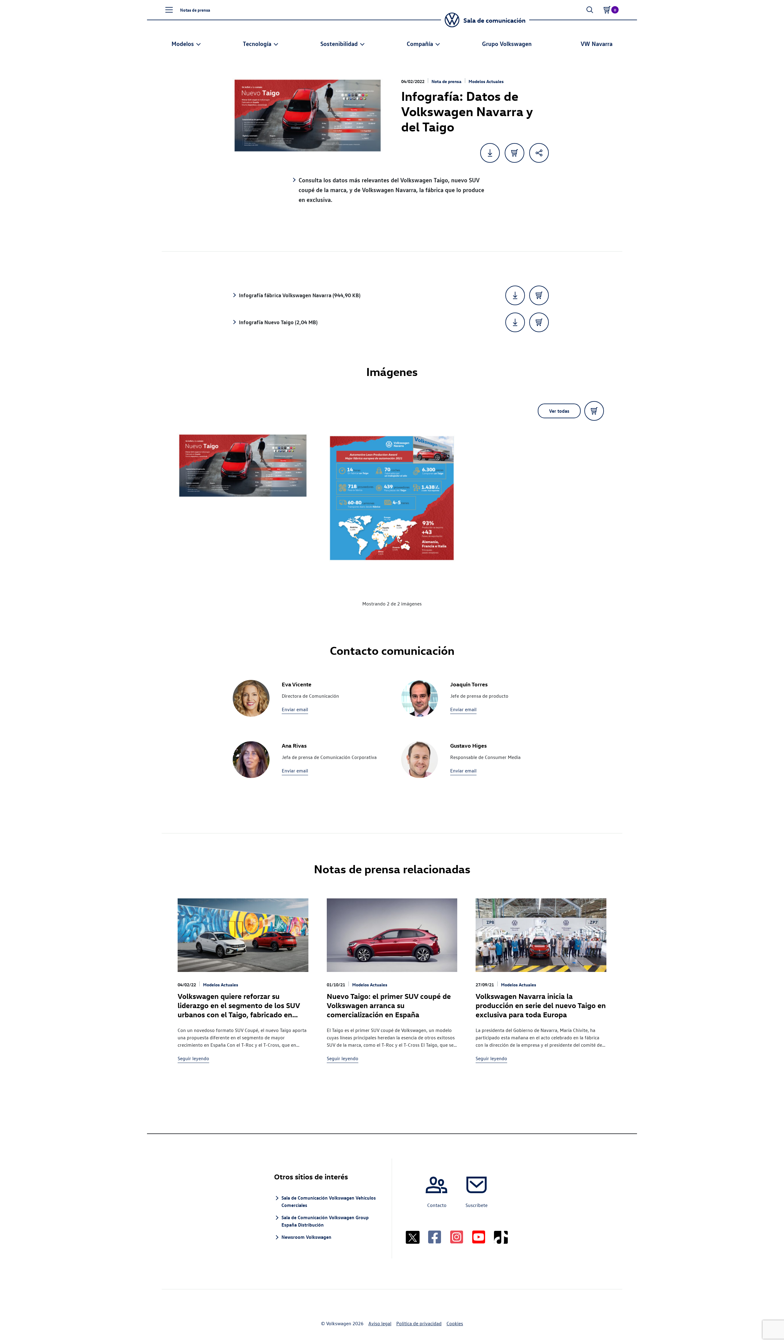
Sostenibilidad (339, 43)
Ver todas (559, 411)
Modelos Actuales (486, 81)
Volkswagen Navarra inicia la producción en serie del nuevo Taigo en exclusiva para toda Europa (541, 1005)
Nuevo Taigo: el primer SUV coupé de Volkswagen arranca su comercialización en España (389, 1005)
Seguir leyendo (193, 1058)
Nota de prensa (447, 81)
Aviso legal (379, 1323)
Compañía (420, 43)
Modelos (183, 43)
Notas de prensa (195, 10)
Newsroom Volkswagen (306, 1237)
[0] (607, 10)
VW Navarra (596, 43)
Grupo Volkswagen (507, 43)
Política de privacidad (419, 1323)
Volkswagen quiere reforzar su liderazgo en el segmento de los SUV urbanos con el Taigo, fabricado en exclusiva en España (239, 1009)
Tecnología (257, 43)
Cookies (455, 1323)
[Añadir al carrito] (514, 153)
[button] (169, 10)
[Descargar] (515, 295)
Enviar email (295, 709)
